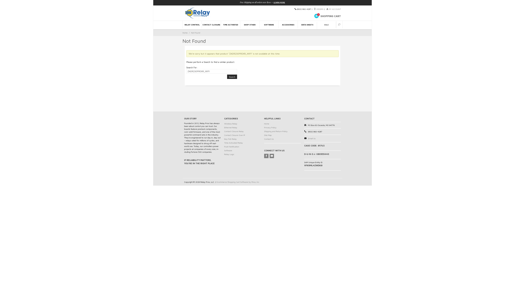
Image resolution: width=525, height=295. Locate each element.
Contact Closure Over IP (234, 135)
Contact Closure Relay (234, 131)
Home (185, 33)
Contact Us (269, 139)
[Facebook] (266, 156)
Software (228, 150)
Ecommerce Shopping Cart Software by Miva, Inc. (238, 182)
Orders (319, 9)
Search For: (192, 67)
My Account (334, 9)
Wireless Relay (230, 124)
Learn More (279, 2)
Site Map (268, 135)
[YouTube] (272, 156)
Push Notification (231, 146)
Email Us (312, 138)
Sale (326, 25)
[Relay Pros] (209, 13)
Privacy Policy (270, 127)
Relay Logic (229, 154)
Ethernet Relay (230, 127)
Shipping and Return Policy (276, 131)
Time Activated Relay (233, 143)
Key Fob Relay (230, 139)
